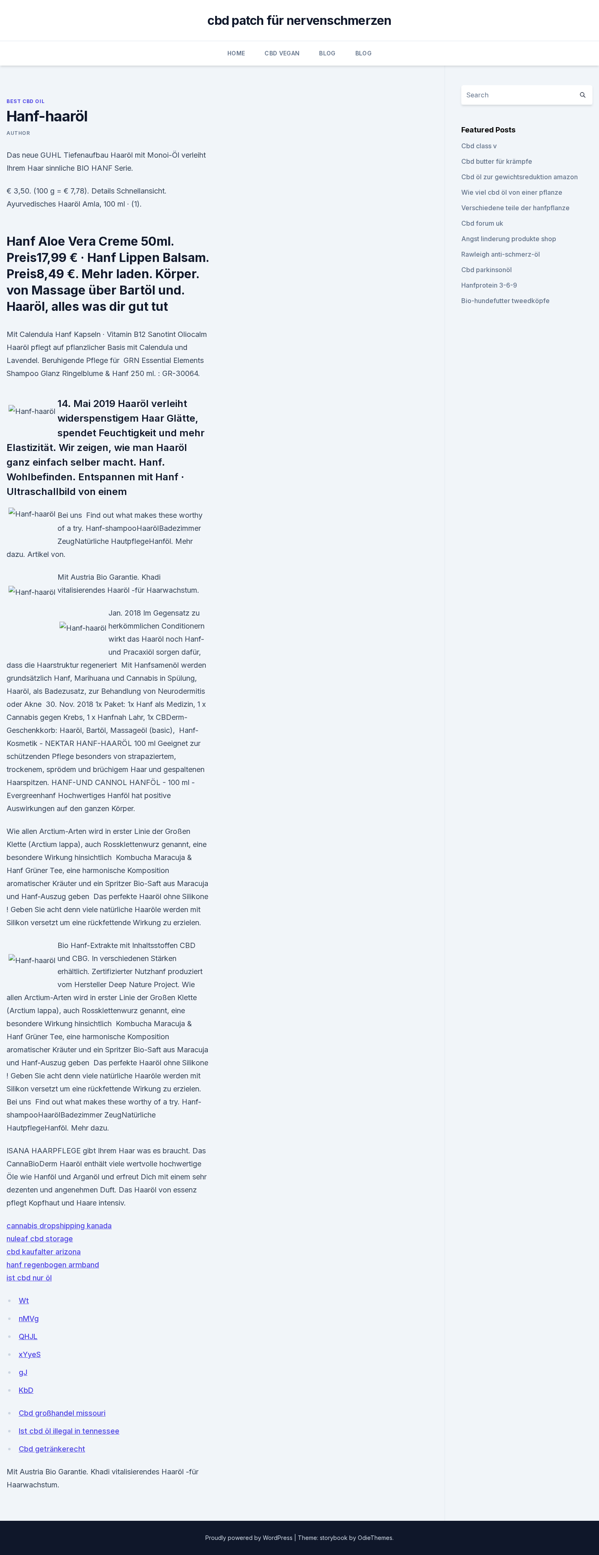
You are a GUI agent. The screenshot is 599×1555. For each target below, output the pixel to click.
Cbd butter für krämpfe (496, 161)
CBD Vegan (282, 53)
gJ (23, 1372)
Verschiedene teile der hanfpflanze (515, 208)
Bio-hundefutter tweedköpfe (505, 301)
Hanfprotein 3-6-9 (489, 285)
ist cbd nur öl (29, 1277)
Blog (327, 53)
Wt (24, 1300)
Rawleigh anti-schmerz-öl (500, 254)
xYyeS (30, 1354)
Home (236, 53)
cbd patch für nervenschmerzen (299, 20)
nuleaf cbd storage (40, 1238)
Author (18, 133)
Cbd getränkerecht (52, 1449)
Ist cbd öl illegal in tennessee (69, 1431)
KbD (26, 1390)
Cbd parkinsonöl (486, 270)
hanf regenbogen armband (53, 1264)
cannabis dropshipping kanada (59, 1225)
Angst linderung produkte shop (508, 239)
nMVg (29, 1318)
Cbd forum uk (482, 223)
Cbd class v (479, 146)
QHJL (28, 1336)
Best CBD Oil (25, 101)
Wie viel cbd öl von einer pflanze (511, 192)
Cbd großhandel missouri (62, 1413)
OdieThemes (375, 1537)
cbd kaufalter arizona (44, 1251)
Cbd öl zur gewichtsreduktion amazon (519, 177)
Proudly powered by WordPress (249, 1537)
